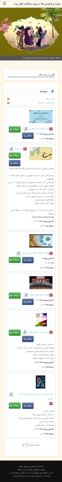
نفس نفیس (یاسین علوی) (38, 332)
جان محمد (19, 148)
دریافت (16, 129)
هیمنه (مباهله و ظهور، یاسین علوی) (35, 253)
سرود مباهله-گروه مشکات (39, 294)
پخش (29, 135)
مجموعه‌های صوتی (47, 102)
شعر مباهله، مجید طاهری (39, 128)
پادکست (51, 98)
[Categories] (52, 93)
